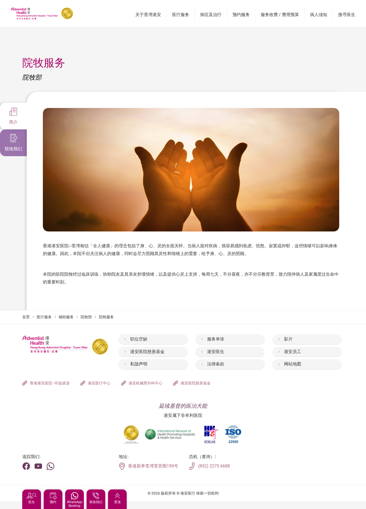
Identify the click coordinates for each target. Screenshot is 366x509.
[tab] (13, 116)
